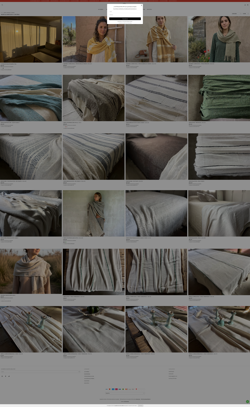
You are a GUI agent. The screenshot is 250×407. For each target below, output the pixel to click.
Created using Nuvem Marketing (125, 23)
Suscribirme (125, 18)
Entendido (140, 405)
